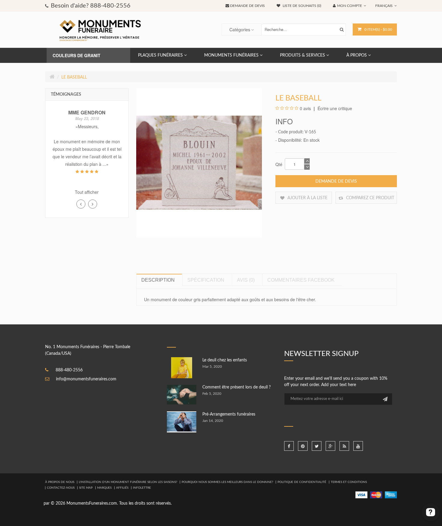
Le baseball (74, 77)
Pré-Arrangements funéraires (228, 414)
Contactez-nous (61, 487)
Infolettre (142, 487)
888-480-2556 (69, 370)
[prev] (80, 204)
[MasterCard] (376, 495)
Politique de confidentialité (302, 482)
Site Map (86, 487)
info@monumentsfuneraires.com (86, 379)
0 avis (305, 108)
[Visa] (361, 495)
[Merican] (391, 495)
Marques (104, 487)
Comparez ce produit (369, 198)
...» (106, 164)
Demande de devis (336, 181)
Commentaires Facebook (301, 280)
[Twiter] (316, 446)
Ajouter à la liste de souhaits (306, 200)
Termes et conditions (349, 482)
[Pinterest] (303, 446)
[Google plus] (330, 446)
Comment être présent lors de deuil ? (236, 387)
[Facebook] (289, 446)
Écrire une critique (334, 108)
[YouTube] (358, 446)
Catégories (239, 29)
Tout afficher (87, 192)
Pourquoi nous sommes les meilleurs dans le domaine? (227, 482)
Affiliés (122, 487)
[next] (92, 204)
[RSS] (344, 446)
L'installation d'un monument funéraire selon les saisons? (128, 482)
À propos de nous (59, 482)
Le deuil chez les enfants (224, 360)
